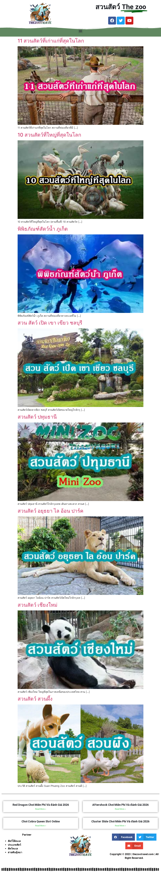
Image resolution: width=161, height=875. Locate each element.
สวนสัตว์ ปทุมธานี (37, 417)
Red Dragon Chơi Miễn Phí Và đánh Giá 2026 (41, 804)
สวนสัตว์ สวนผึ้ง (35, 699)
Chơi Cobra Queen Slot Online (41, 821)
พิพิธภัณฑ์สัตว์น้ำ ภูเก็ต (43, 229)
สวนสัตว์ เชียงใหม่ (37, 605)
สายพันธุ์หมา (15, 852)
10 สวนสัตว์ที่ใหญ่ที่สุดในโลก (49, 135)
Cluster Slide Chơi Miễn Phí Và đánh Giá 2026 (120, 821)
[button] (80, 30)
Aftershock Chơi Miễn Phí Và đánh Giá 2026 (120, 804)
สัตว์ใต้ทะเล (14, 841)
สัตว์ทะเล (13, 848)
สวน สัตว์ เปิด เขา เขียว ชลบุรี (50, 323)
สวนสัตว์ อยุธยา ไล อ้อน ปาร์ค (50, 511)
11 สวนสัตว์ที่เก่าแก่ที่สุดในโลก (51, 41)
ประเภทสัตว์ (14, 844)
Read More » (40, 809)
